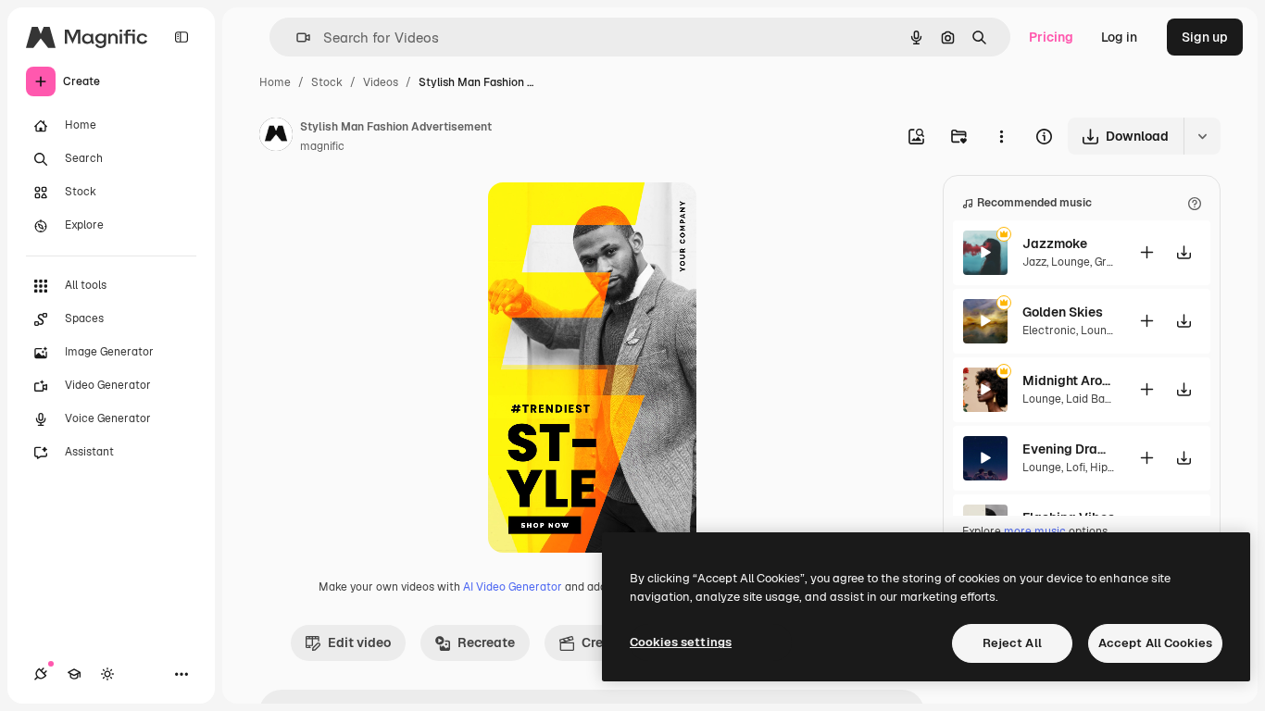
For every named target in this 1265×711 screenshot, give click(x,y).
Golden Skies (1062, 312)
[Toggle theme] (107, 674)
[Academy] (74, 674)
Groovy (1112, 262)
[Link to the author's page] (276, 137)
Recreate (486, 642)
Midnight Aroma (1068, 380)
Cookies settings (681, 642)
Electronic (1049, 330)
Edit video (359, 642)
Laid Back (1092, 399)
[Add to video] (1146, 252)
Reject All (1012, 643)
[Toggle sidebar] (181, 37)
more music (1035, 531)
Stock (327, 82)
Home (275, 82)
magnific (322, 146)
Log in (1119, 37)
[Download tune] (1183, 252)
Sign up (1205, 37)
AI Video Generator (512, 587)
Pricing (1051, 37)
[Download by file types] (1202, 136)
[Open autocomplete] (295, 37)
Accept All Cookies (1155, 643)
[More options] (1001, 136)
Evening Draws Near (1068, 449)
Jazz (1034, 262)
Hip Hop (1111, 467)
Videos (380, 82)
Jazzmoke (1054, 243)
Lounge (1070, 262)
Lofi (1075, 467)
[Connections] (41, 674)
